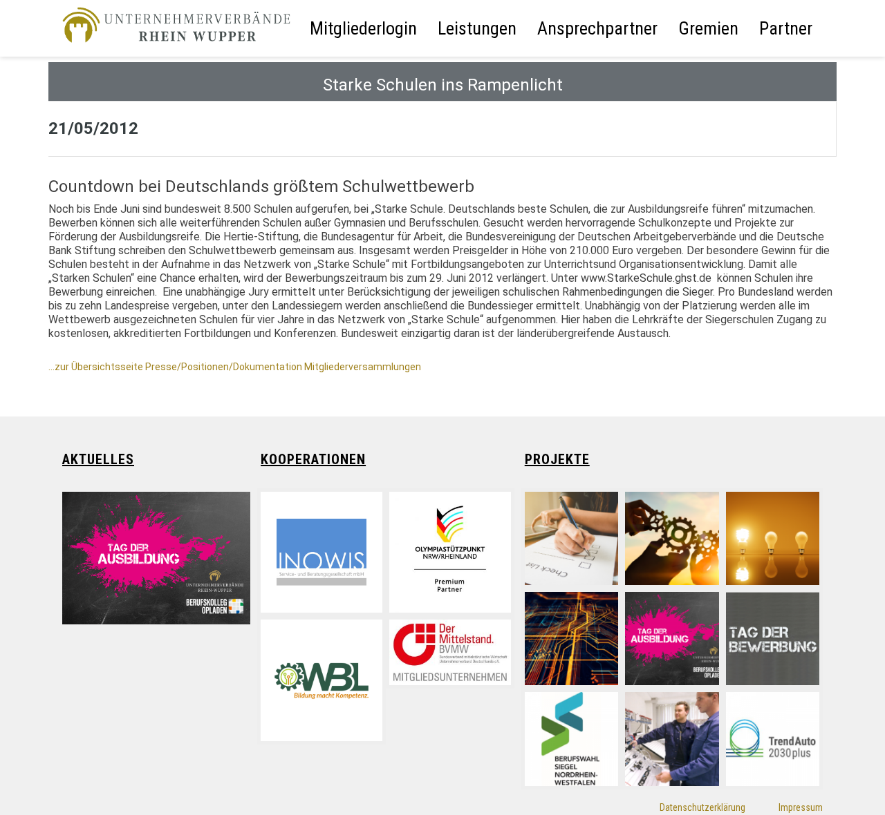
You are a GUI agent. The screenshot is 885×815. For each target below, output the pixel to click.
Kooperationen (313, 459)
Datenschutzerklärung (702, 807)
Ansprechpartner (597, 28)
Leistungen (477, 28)
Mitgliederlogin (363, 28)
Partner (785, 28)
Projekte (557, 459)
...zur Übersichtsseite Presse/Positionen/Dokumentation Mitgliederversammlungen (234, 366)
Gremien (708, 28)
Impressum (801, 807)
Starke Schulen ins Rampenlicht (443, 85)
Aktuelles (98, 459)
